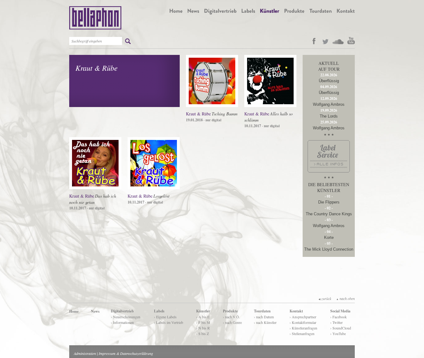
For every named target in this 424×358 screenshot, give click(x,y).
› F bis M (203, 322)
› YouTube (338, 333)
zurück (324, 298)
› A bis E (203, 316)
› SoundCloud (340, 327)
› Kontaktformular (303, 322)
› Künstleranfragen (303, 327)
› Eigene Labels (165, 316)
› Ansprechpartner (303, 316)
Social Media (340, 311)
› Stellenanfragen (302, 333)
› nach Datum (264, 316)
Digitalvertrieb (122, 311)
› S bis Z (202, 333)
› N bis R (203, 327)
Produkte (230, 311)
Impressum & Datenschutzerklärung (126, 353)
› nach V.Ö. (231, 316)
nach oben (345, 298)
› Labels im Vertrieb (168, 322)
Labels (159, 311)
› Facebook (338, 316)
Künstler (203, 311)
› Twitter (336, 322)
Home (74, 311)
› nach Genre (232, 322)
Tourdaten (262, 311)
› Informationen (122, 322)
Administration (85, 353)
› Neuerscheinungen (125, 316)
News (95, 311)
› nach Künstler (265, 322)
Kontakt (296, 311)
